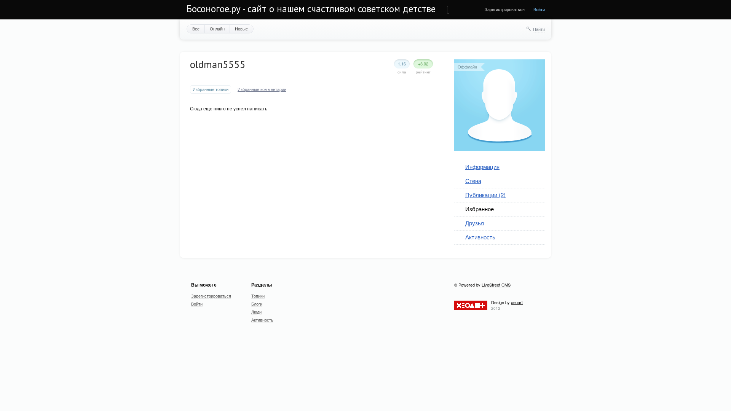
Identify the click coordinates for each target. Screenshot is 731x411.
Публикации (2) (485, 195)
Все (196, 28)
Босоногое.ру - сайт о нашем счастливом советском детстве (311, 9)
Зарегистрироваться (505, 9)
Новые (241, 28)
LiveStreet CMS (496, 285)
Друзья (474, 223)
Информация (482, 166)
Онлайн (217, 28)
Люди (256, 312)
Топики (258, 296)
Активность (480, 237)
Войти (539, 9)
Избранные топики (210, 89)
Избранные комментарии (262, 89)
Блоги (256, 304)
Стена (473, 181)
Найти (539, 29)
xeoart (517, 302)
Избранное (479, 209)
